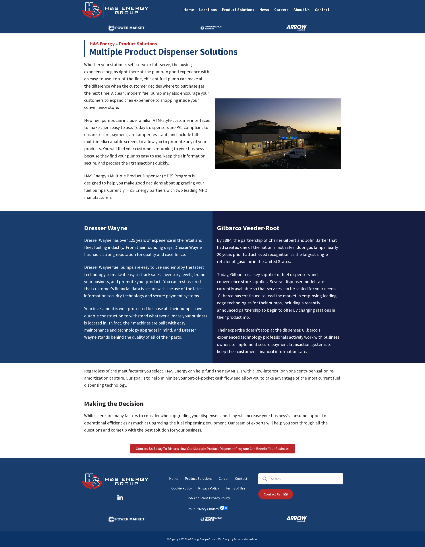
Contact (241, 478)
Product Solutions (138, 43)
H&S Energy (102, 43)
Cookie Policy (181, 488)
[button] (212, 448)
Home (173, 478)
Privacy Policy (208, 488)
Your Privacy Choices (203, 509)
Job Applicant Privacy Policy (208, 498)
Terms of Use (235, 488)
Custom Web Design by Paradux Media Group (233, 539)
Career (224, 478)
